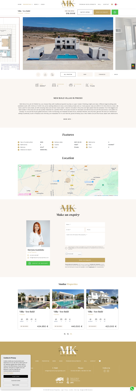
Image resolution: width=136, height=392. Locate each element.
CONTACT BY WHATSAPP (40, 263)
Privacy (66, 390)
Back (116, 74)
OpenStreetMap (105, 195)
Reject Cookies (15, 385)
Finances (102, 74)
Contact (106, 4)
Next (134, 43)
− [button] (19, 169)
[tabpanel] (34, 309)
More (36, 4)
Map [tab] (85, 74)
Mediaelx (90, 390)
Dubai (43, 4)
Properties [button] (27, 4)
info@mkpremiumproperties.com (39, 257)
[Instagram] (108, 371)
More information (8, 373)
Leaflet (95, 195)
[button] (45, 74)
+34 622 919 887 (33, 255)
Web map (76, 390)
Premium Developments (87, 4)
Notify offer (85, 12)
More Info (68, 119)
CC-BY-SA (116, 195)
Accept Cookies (15, 376)
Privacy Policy (71, 248)
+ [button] (19, 167)
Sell (99, 4)
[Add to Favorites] (38, 74)
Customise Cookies (15, 380)
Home (19, 4)
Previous (1, 43)
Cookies (71, 390)
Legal (62, 390)
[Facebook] (105, 371)
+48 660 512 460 (86, 370)
